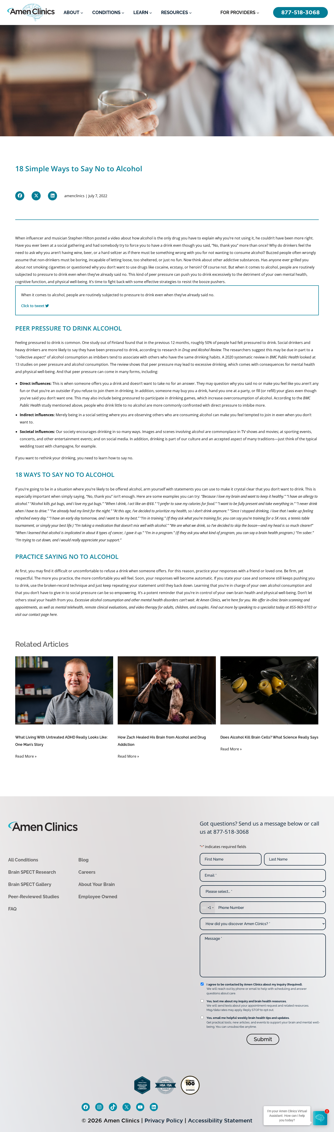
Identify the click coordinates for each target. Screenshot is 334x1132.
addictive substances (241, 259)
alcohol (271, 267)
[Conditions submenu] (123, 12)
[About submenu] (81, 12)
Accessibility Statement (220, 1120)
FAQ (12, 909)
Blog (83, 860)
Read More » (26, 756)
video (115, 238)
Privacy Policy (164, 1120)
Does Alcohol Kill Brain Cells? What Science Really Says (269, 737)
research (169, 349)
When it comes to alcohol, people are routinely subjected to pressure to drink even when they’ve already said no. (117, 300)
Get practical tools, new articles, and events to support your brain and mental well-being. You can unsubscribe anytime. (263, 1022)
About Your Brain (96, 884)
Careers (86, 872)
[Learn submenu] (150, 12)
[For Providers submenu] (258, 12)
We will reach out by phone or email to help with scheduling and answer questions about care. (257, 989)
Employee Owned (97, 896)
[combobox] (207, 908)
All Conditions (23, 860)
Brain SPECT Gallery (29, 884)
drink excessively (216, 274)
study (95, 342)
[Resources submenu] (190, 12)
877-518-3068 (231, 831)
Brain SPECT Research (32, 872)
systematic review (249, 357)
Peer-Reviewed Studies (33, 896)
